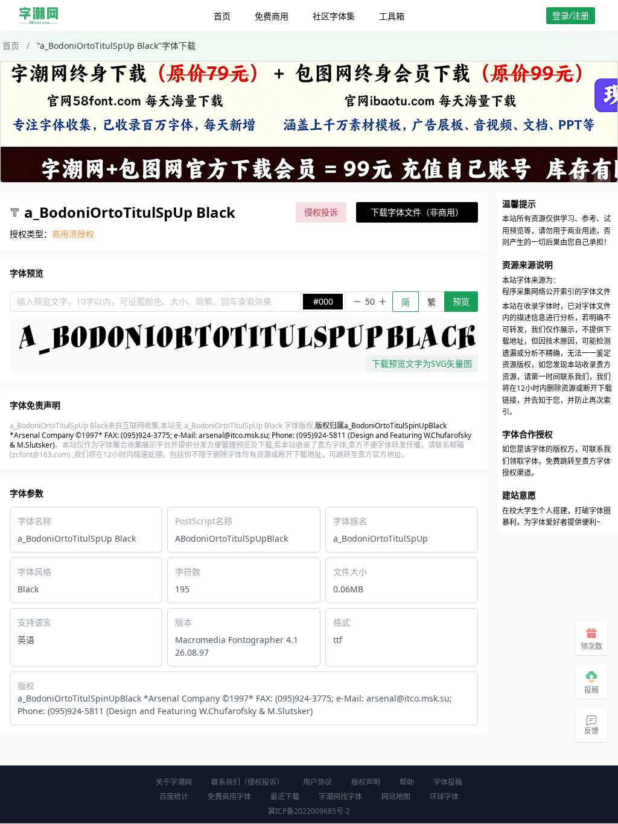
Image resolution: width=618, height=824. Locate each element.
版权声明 (365, 782)
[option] (309, 122)
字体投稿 (447, 782)
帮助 (407, 782)
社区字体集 (334, 16)
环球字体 (444, 796)
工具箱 (391, 16)
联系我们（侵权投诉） (247, 782)
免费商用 (271, 16)
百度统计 (173, 796)
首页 (222, 16)
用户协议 (317, 782)
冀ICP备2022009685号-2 (309, 811)
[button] (578, 176)
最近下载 (284, 796)
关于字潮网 (174, 782)
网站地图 (395, 796)
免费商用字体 (229, 796)
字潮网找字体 (340, 796)
